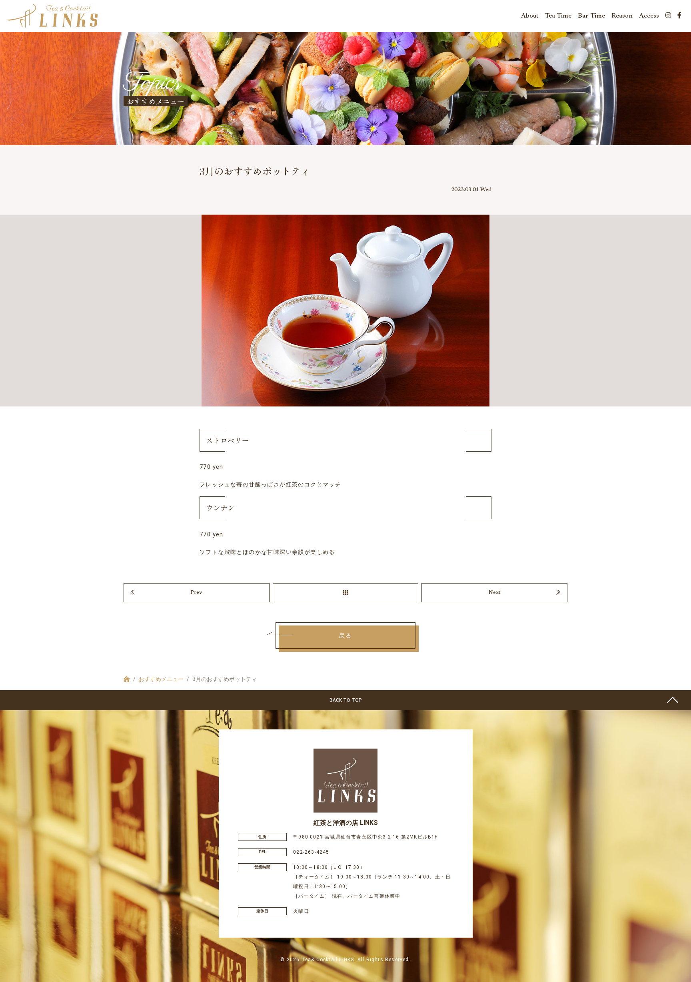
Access (649, 16)
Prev (196, 593)
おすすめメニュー (161, 679)
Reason (622, 16)
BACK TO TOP (345, 700)
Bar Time (591, 16)
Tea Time (558, 16)
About (530, 16)
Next (495, 593)
